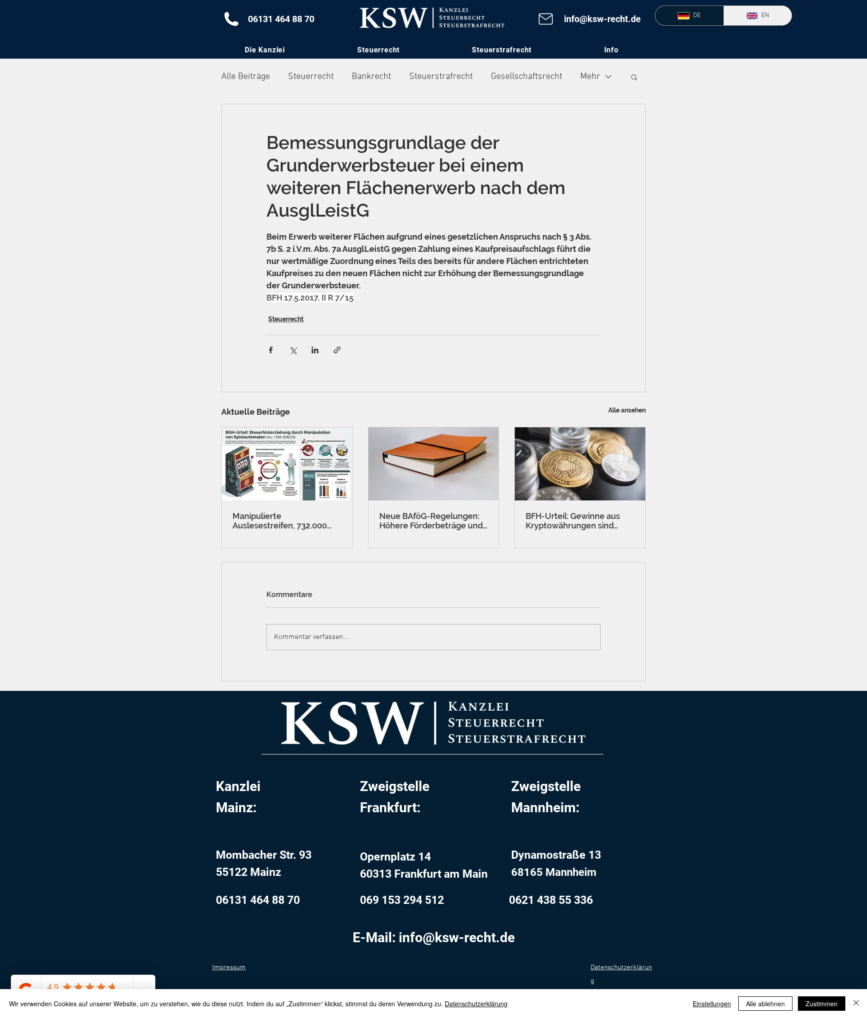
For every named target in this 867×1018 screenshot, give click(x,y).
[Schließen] (856, 1003)
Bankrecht (371, 76)
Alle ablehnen (765, 1003)
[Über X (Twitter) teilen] (293, 350)
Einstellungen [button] (712, 1003)
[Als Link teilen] (337, 350)
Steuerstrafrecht (441, 76)
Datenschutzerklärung (476, 1003)
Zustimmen (822, 1003)
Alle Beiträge (245, 76)
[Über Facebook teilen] (270, 350)
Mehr (590, 76)
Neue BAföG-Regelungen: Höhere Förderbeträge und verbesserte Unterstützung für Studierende (432, 520)
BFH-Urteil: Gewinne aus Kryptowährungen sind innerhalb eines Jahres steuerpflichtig (573, 520)
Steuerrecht (311, 76)
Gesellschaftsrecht (526, 76)
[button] (611, 50)
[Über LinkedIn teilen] (315, 350)
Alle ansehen (627, 410)
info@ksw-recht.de (602, 19)
